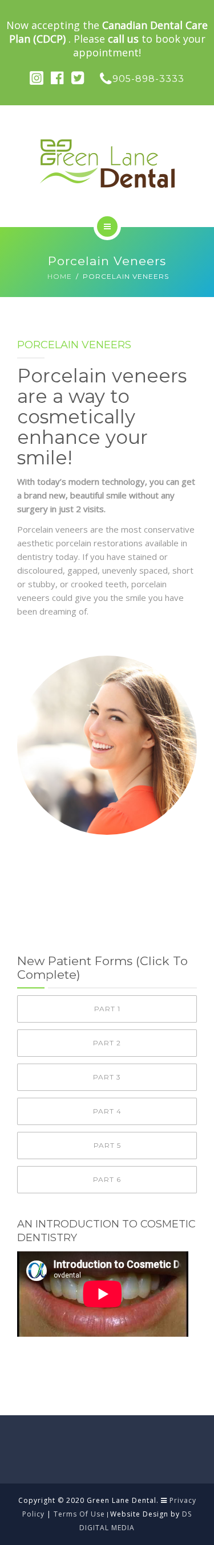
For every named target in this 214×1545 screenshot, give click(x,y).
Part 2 (107, 1043)
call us (123, 39)
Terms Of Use (79, 1514)
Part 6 (107, 1179)
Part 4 (107, 1111)
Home (59, 276)
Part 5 (107, 1145)
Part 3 (107, 1077)
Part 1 (107, 1008)
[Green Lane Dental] (107, 163)
